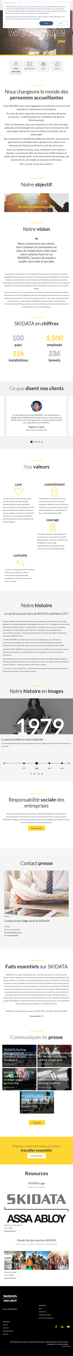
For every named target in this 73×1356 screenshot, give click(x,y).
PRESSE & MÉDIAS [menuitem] (8, 1331)
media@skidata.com (14, 932)
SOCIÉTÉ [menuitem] (5, 1325)
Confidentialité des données (36, 1342)
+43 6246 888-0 (12, 935)
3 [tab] (37, 442)
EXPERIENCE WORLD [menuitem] (45, 1315)
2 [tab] (35, 442)
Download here (10, 1231)
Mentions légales (63, 1344)
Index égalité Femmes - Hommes (19, 1342)
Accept (46, 23)
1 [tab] (31, 441)
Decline (60, 23)
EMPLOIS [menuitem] (5, 1334)
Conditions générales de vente (53, 1342)
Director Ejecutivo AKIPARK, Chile (36, 430)
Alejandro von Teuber (36, 427)
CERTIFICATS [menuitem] (42, 1311)
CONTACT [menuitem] (6, 1328)
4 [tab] (40, 442)
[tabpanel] (36, 416)
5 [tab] (42, 442)
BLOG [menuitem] (40, 1308)
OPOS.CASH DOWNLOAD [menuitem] (46, 1318)
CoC (56, 1344)
